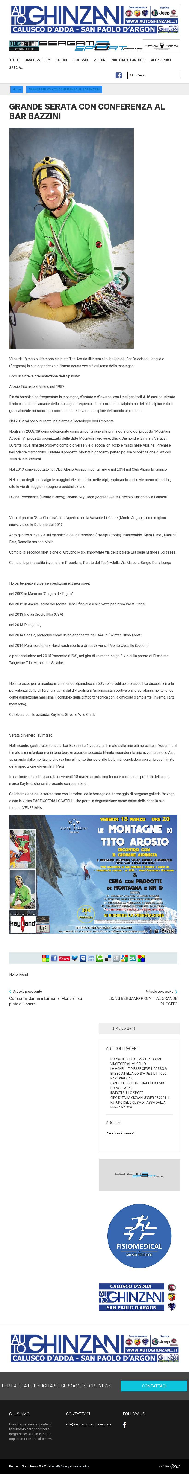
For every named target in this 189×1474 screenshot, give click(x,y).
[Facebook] (54, 958)
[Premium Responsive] (141, 958)
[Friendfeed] (91, 958)
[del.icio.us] (108, 958)
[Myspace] (83, 958)
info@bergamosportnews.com (88, 1424)
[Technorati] (99, 958)
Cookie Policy (80, 1466)
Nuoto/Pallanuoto (129, 60)
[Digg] (116, 958)
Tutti (14, 60)
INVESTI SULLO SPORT (126, 1093)
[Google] (124, 958)
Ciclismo (80, 60)
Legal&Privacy (59, 1466)
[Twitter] (74, 958)
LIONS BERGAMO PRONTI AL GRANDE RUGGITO (143, 998)
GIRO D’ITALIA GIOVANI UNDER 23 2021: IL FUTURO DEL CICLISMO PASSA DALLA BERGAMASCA (140, 1102)
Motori (99, 60)
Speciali (16, 68)
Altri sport (161, 60)
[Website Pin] (46, 958)
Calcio (61, 60)
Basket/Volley (37, 60)
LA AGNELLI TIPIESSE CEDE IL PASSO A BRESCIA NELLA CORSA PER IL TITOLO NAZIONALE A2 (138, 1073)
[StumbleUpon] (132, 958)
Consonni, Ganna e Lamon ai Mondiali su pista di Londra (45, 998)
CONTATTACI (154, 1386)
